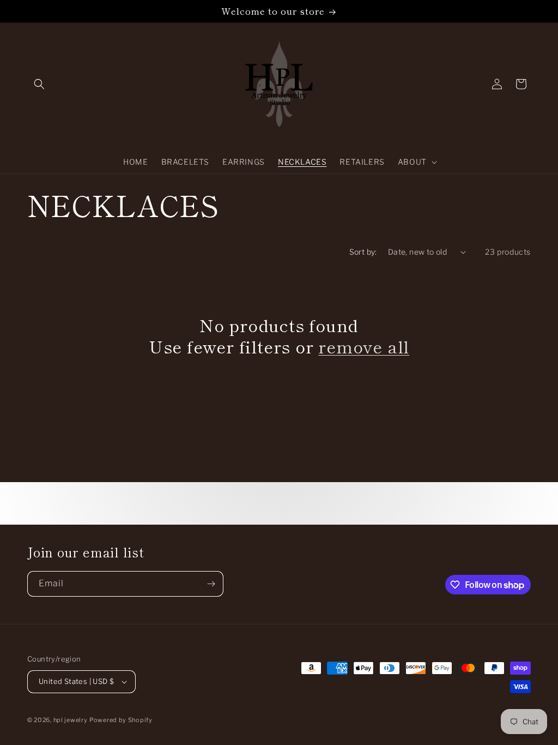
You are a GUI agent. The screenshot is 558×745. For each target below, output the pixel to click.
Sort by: (363, 251)
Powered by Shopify (121, 720)
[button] (39, 84)
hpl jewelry (70, 720)
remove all (363, 346)
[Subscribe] (211, 584)
